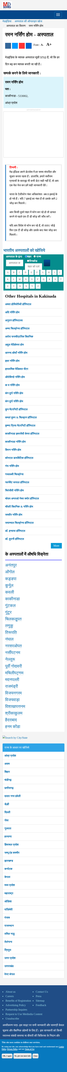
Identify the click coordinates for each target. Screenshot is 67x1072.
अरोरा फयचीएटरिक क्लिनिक (19, 336)
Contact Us (42, 991)
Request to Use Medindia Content (23, 1014)
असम (7, 763)
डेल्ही (6, 804)
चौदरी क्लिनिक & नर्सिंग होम (19, 506)
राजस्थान (9, 925)
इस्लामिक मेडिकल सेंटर (16, 368)
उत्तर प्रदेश (9, 958)
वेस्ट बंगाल (9, 974)
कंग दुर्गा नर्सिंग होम (14, 393)
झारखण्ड (8, 860)
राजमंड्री (11, 686)
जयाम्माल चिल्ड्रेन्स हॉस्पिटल (19, 522)
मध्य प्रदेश (9, 885)
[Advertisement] (29, 133)
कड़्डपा (10, 579)
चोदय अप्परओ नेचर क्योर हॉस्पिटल (22, 498)
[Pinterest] (22, 46)
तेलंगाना (8, 941)
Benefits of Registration (18, 1000)
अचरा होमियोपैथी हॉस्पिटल (18, 304)
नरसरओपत (13, 646)
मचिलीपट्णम (14, 673)
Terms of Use (29, 1049)
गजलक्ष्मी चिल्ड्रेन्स (14, 474)
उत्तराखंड (9, 966)
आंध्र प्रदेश (10, 755)
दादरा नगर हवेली (12, 796)
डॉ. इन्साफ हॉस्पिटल (15, 530)
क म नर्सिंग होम (12, 385)
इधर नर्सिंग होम (12, 360)
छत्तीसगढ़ (9, 787)
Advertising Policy (15, 1005)
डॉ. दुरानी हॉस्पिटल (14, 538)
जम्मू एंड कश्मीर (11, 852)
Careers (9, 996)
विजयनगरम (13, 693)
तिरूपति (11, 632)
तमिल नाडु (9, 933)
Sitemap (40, 1000)
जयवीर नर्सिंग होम (13, 514)
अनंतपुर (11, 565)
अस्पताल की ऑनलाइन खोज (28, 21)
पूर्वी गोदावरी (13, 666)
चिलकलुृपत (13, 619)
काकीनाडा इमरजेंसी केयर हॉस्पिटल (22, 433)
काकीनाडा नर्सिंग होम (15, 441)
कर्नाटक (8, 868)
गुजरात (7, 828)
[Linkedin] (29, 46)
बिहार (7, 771)
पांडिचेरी (8, 909)
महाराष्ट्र (8, 893)
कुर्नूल (9, 585)
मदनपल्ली (12, 679)
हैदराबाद (11, 720)
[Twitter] (15, 46)
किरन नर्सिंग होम (13, 449)
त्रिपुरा (7, 949)
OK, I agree (7, 1056)
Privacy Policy (12, 1049)
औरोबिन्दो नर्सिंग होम (15, 377)
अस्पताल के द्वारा (14, 256)
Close (35, 1056)
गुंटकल (10, 605)
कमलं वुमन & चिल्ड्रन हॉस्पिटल (21, 417)
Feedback (41, 1005)
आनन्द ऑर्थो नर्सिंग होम (16, 352)
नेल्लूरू (10, 659)
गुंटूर (8, 612)
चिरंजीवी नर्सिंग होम (14, 490)
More (56, 545)
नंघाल (9, 639)
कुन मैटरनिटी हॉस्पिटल (16, 409)
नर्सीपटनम (12, 652)
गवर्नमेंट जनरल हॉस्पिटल (17, 482)
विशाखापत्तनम (15, 706)
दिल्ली (7, 812)
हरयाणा (8, 836)
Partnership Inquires (16, 1009)
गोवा (6, 820)
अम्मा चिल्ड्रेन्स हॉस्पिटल (17, 328)
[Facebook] (8, 46)
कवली (9, 592)
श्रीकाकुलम (13, 713)
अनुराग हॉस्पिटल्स (14, 320)
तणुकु (9, 626)
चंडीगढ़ (8, 779)
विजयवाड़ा (12, 700)
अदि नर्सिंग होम (12, 312)
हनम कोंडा (12, 726)
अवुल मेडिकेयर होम (14, 344)
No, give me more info (22, 1056)
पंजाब (7, 917)
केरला (7, 876)
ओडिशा (8, 901)
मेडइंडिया (7, 21)
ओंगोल (10, 572)
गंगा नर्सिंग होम (12, 465)
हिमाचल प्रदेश (11, 844)
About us (10, 991)
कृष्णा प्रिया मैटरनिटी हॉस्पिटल (20, 425)
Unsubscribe (12, 1018)
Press (38, 996)
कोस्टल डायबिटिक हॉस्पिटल (19, 457)
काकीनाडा (12, 599)
